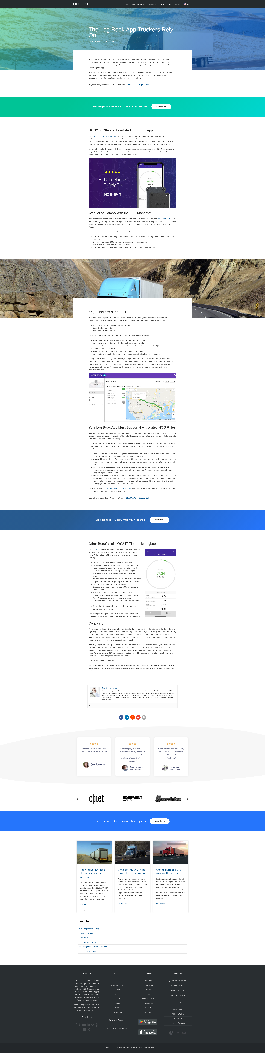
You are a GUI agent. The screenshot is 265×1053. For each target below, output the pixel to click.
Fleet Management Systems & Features (92, 947)
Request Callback (145, 85)
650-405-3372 (131, 85)
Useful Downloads (147, 999)
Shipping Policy (178, 1014)
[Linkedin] (89, 705)
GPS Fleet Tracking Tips (87, 951)
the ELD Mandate (164, 219)
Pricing (162, 4)
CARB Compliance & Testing (88, 929)
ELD (127, 4)
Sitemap (148, 1012)
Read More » (84, 904)
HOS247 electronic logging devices (105, 136)
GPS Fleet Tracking (138, 4)
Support (117, 999)
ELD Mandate (148, 985)
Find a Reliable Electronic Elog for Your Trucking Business (92, 873)
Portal (170, 4)
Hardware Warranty (178, 1023)
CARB (117, 990)
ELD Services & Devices (87, 942)
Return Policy (178, 1019)
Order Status (177, 1010)
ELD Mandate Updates (86, 933)
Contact (177, 4)
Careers (148, 990)
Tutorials (117, 1003)
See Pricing (161, 107)
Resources (148, 981)
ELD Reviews (83, 938)
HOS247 (95, 549)
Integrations (117, 1012)
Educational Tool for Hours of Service (118, 488)
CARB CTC (153, 4)
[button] (121, 717)
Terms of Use (147, 1008)
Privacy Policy (147, 1003)
